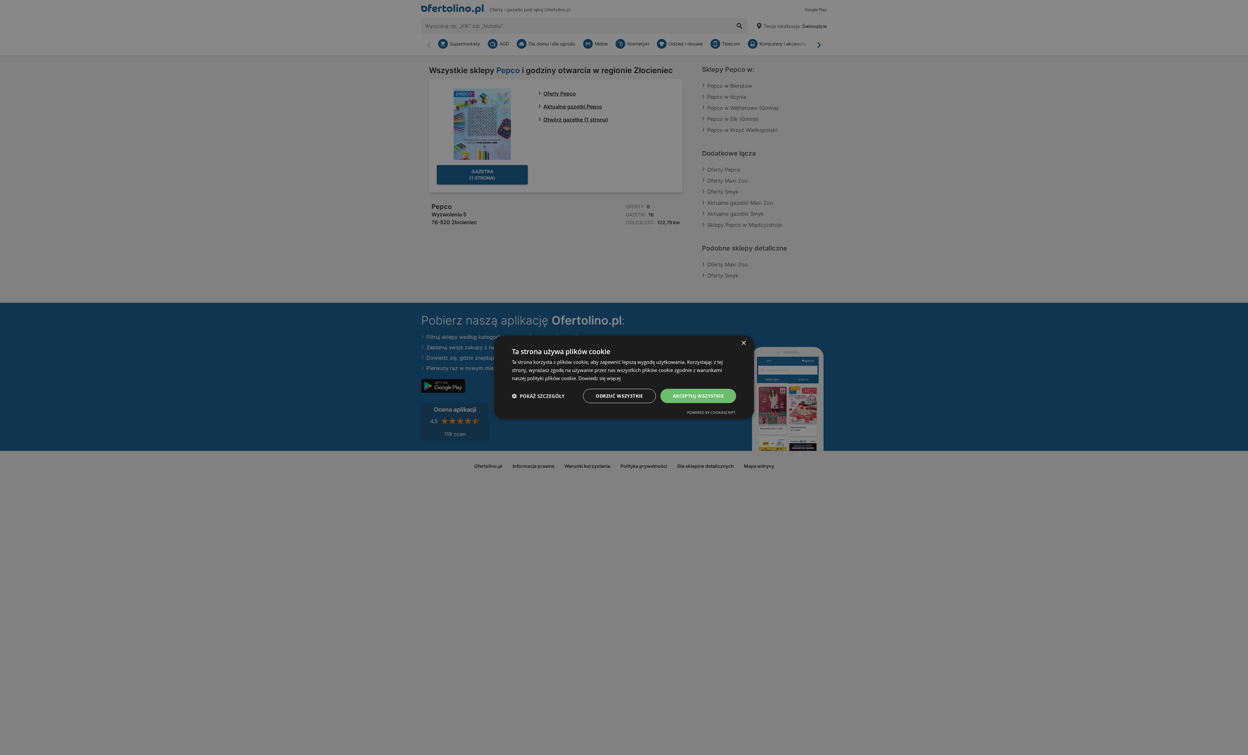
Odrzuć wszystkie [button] (619, 395)
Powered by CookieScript (711, 412)
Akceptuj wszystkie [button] (698, 395)
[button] (538, 396)
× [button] (743, 343)
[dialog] (624, 377)
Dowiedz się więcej (599, 378)
